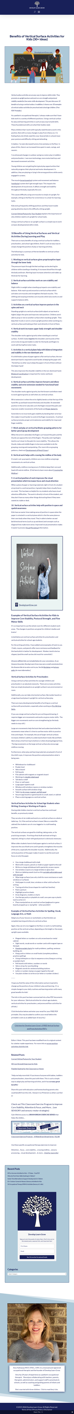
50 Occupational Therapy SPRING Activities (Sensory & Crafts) (25, 1184)
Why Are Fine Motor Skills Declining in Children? (21, 1176)
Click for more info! (51, 1153)
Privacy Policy (37, 1410)
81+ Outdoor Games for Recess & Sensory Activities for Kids (25, 1181)
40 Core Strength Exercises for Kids (24, 1064)
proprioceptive (26, 180)
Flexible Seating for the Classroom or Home (27, 1069)
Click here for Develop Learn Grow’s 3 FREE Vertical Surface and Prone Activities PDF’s (37, 1027)
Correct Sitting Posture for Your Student (26, 214)
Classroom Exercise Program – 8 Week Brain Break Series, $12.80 (35, 1137)
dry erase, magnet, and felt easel (34, 792)
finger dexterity (52, 409)
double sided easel (32, 777)
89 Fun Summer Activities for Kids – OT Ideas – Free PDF (24, 1173)
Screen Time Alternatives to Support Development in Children (25, 1179)
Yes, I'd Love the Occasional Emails (37, 1257)
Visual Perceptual (32, 528)
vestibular (15, 183)
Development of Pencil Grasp (37, 450)
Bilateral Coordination (19, 374)
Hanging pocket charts (23, 948)
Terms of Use (26, 1410)
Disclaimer (48, 1410)
